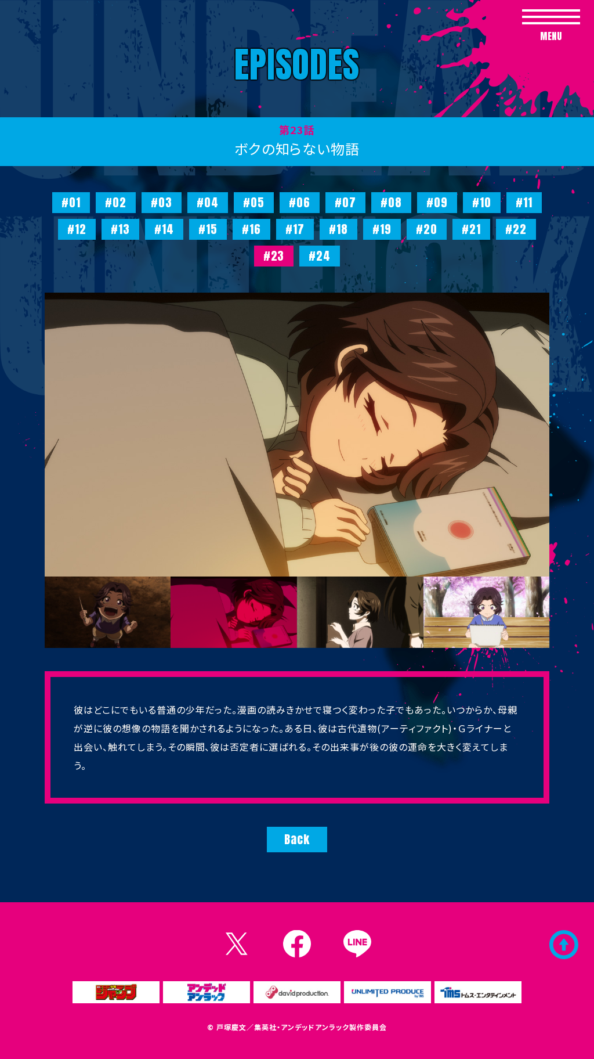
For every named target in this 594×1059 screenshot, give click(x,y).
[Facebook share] (297, 944)
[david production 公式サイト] (297, 992)
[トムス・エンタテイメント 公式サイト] (477, 992)
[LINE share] (357, 944)
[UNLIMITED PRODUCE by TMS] (387, 992)
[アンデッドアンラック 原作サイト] (206, 992)
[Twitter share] (237, 944)
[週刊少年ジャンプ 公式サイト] (116, 992)
